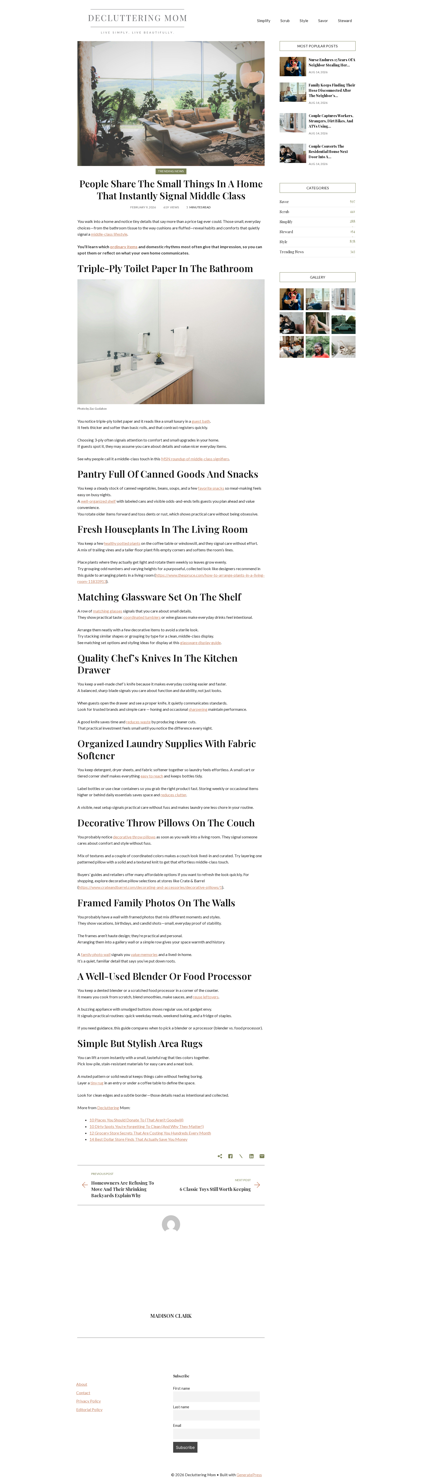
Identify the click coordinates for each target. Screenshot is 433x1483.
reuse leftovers (206, 996)
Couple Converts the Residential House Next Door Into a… (328, 151)
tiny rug (96, 1082)
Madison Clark (171, 1315)
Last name (181, 1407)
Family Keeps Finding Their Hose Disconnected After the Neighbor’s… (332, 90)
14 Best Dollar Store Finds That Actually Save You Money (138, 1139)
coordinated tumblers (142, 617)
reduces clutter (173, 794)
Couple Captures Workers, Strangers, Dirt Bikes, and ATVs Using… (331, 121)
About (81, 1384)
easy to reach (152, 775)
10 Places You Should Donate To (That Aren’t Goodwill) (136, 1119)
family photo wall (96, 954)
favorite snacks (211, 488)
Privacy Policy (88, 1401)
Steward (345, 20)
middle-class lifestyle (109, 234)
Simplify (263, 20)
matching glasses (107, 610)
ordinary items (124, 246)
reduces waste (138, 721)
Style (304, 20)
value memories (144, 954)
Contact (83, 1392)
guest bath (201, 421)
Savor (323, 20)
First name (181, 1388)
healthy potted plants (122, 543)
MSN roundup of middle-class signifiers (195, 458)
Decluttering (108, 1107)
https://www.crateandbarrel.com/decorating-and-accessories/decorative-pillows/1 (150, 887)
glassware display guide (200, 642)
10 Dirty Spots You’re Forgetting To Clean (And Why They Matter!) (146, 1126)
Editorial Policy (89, 1409)
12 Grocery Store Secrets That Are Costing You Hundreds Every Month (150, 1132)
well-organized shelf (98, 501)
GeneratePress (249, 1474)
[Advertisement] (171, 1275)
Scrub (285, 20)
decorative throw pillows (134, 836)
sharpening (198, 709)
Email (177, 1425)
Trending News (171, 171)
